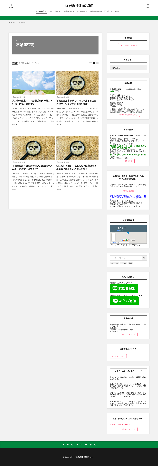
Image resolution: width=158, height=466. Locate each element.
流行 (130, 263)
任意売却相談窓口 (128, 191)
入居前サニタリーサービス (120, 424)
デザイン (123, 263)
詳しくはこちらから (128, 334)
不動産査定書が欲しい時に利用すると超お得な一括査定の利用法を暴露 (76, 102)
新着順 (15, 63)
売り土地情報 (55, 11)
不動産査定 (22, 22)
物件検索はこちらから (128, 45)
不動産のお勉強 (96, 11)
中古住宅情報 (69, 11)
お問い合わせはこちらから (128, 115)
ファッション (114, 263)
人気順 (21, 63)
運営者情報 (128, 161)
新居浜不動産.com (80, 5)
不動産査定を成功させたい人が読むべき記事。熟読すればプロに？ (32, 167)
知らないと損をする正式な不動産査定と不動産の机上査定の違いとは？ (76, 167)
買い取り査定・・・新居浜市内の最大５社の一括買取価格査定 (32, 102)
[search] (144, 258)
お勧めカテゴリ (31, 63)
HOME (13, 22)
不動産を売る (41, 11)
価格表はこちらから (128, 429)
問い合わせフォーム (112, 11)
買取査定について (118, 356)
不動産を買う (82, 11)
